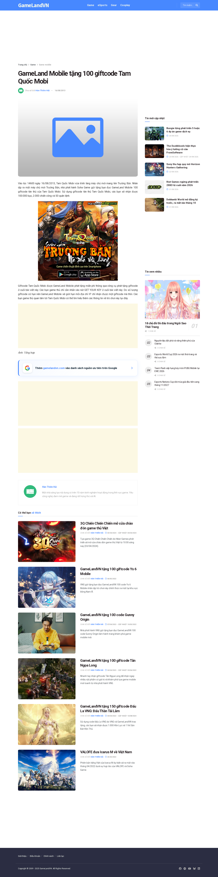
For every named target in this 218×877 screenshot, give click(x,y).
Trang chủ (22, 65)
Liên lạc (60, 856)
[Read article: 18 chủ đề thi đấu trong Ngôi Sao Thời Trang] (172, 299)
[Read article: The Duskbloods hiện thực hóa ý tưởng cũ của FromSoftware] (154, 151)
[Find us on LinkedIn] (199, 869)
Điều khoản (35, 856)
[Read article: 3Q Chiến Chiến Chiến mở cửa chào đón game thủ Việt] (46, 541)
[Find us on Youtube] (189, 869)
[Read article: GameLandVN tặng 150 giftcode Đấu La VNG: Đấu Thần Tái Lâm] (46, 724)
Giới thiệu (22, 856)
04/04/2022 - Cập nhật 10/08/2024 (121, 716)
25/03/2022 (111, 757)
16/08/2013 (60, 90)
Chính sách (49, 856)
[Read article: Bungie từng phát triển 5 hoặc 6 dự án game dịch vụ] (154, 133)
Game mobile (45, 65)
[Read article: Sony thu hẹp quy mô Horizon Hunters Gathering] (154, 169)
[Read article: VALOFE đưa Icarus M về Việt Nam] (46, 770)
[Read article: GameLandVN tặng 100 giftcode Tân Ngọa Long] (46, 678)
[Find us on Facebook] (180, 869)
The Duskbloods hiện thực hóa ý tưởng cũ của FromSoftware (181, 149)
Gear (114, 5)
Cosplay (125, 5)
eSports (102, 5)
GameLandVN (33, 5)
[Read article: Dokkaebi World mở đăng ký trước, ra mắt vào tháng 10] (154, 205)
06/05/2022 (111, 579)
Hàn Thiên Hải (42, 90)
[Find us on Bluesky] (194, 869)
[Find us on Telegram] (185, 869)
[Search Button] (197, 5)
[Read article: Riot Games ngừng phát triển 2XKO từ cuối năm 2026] (154, 187)
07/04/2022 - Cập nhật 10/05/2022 (121, 624)
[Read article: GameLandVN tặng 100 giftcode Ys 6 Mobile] (46, 587)
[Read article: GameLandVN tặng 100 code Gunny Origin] (46, 633)
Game (90, 5)
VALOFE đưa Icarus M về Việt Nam (106, 752)
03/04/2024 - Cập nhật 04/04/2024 (121, 533)
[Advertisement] (109, 37)
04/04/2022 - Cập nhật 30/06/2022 (121, 670)
